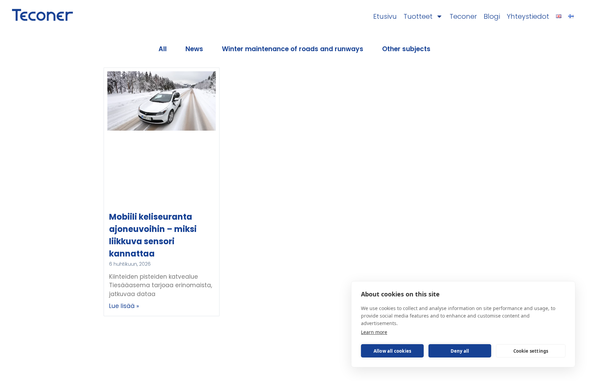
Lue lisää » (124, 306)
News (194, 49)
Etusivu (385, 16)
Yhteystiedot (528, 16)
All (162, 49)
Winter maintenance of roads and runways (292, 49)
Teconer (463, 16)
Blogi (492, 16)
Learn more (374, 332)
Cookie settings (530, 351)
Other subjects (406, 49)
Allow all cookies (392, 351)
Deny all (460, 351)
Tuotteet (418, 16)
